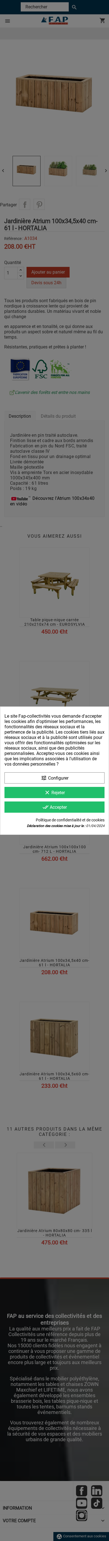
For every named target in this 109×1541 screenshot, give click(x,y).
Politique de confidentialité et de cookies (70, 820)
